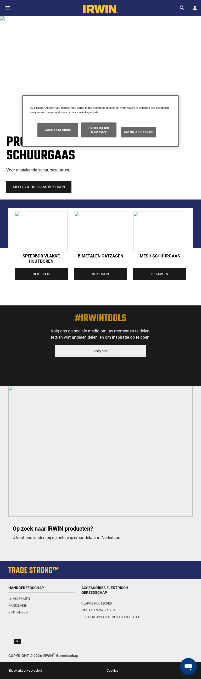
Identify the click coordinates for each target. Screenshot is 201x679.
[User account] (194, 8)
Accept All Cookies (138, 131)
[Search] (182, 8)
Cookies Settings (58, 129)
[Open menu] (8, 8)
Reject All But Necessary (98, 129)
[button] (17, 641)
